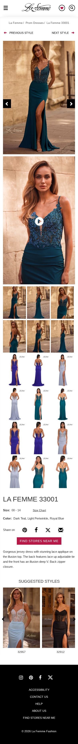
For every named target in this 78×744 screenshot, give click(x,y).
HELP (39, 703)
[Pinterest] (25, 530)
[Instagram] (24, 678)
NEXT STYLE (60, 32)
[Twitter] (47, 530)
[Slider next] (74, 619)
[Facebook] (36, 530)
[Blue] (39, 97)
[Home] (36, 7)
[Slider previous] (3, 619)
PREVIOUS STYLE (21, 32)
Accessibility (39, 689)
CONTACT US (39, 696)
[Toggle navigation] (5, 9)
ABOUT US (39, 710)
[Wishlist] (62, 8)
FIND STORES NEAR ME (39, 541)
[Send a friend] (60, 531)
